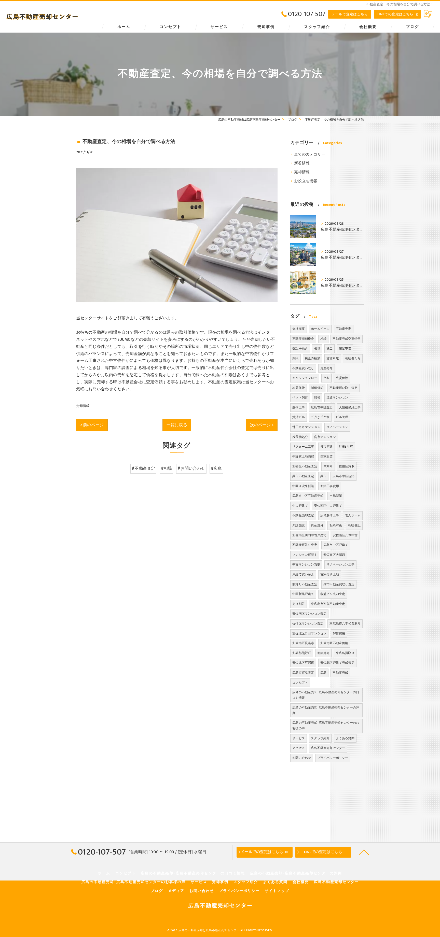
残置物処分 (300, 436)
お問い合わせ (301, 757)
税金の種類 (312, 358)
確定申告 (345, 348)
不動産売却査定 (303, 515)
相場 (317, 348)
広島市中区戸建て (335, 544)
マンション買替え (304, 554)
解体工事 (298, 407)
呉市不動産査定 (303, 476)
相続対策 (335, 525)
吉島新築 (335, 495)
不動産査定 (343, 328)
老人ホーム (353, 515)
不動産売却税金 (303, 338)
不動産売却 (340, 672)
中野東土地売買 (303, 456)
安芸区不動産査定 (304, 466)
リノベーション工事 (340, 564)
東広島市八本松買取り (345, 623)
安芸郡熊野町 (301, 653)
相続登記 (354, 525)
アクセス (298, 747)
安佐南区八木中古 (345, 535)
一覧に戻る (177, 425)
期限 (295, 358)
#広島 (216, 468)
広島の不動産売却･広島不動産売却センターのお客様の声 (325, 725)
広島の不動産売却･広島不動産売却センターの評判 (325, 710)
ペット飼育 (300, 397)
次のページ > (261, 425)
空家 (326, 377)
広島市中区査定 (322, 407)
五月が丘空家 (320, 417)
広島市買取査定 (303, 672)
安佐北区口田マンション (309, 633)
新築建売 (323, 653)
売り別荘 (298, 603)
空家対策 (326, 456)
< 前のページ (92, 425)
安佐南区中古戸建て (328, 505)
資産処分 (317, 525)
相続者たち (353, 358)
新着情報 (302, 163)
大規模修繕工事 (350, 407)
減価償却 (317, 387)
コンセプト (300, 682)
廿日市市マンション (306, 427)
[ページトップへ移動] (364, 852)
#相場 (166, 468)
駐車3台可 (346, 446)
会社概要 (298, 328)
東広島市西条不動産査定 (328, 603)
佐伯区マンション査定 (307, 623)
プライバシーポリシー (332, 757)
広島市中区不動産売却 (307, 495)
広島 (323, 672)
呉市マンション (325, 436)
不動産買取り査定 (304, 544)
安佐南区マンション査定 (309, 613)
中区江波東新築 (303, 486)
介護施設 (298, 525)
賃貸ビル (298, 417)
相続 (323, 338)
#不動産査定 (143, 468)
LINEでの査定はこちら (395, 14)
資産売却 (326, 368)
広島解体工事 (329, 515)
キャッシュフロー (304, 377)
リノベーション (337, 427)
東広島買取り (345, 653)
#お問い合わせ (191, 468)
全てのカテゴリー (309, 154)
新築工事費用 (329, 486)
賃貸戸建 (332, 358)
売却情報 (83, 406)
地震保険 (298, 387)
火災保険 (342, 377)
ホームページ (320, 328)
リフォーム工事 (303, 446)
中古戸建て (300, 505)
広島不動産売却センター (328, 747)
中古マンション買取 (306, 564)
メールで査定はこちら (350, 14)
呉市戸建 (326, 446)
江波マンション (337, 397)
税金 (329, 348)
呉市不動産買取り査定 (338, 584)
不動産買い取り (303, 368)
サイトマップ (277, 891)
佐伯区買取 (346, 466)
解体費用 (339, 633)
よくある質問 (345, 738)
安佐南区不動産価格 (334, 643)
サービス (298, 738)
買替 (317, 397)
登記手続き (300, 348)
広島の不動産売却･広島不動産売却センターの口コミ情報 (325, 695)
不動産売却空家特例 (347, 338)
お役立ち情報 (305, 181)
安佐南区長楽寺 (303, 643)
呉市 (323, 476)
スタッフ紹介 (320, 738)
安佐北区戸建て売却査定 (337, 662)
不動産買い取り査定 (343, 387)
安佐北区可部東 (303, 662)
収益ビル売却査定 (332, 594)
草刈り (328, 466)
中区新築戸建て (303, 594)
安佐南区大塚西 (334, 554)
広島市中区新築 (343, 476)
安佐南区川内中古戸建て (309, 535)
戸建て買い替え (303, 574)
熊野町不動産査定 (304, 584)
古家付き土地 (329, 574)
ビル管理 (342, 417)
